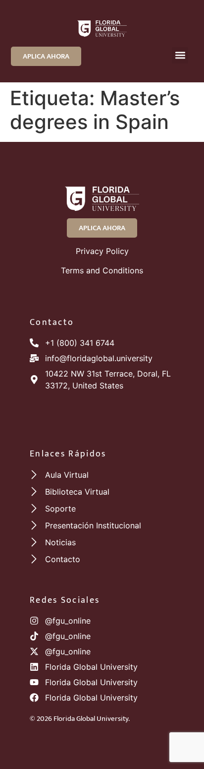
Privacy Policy (102, 251)
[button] (180, 55)
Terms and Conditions (102, 270)
